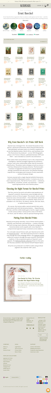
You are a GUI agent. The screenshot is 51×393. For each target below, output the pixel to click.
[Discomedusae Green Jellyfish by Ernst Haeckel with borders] (43, 71)
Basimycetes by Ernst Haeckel (42, 101)
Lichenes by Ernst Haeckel (18, 79)
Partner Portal (6, 350)
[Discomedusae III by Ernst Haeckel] (31, 50)
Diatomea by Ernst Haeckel (30, 124)
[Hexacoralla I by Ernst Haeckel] (8, 94)
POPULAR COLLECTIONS (10, 355)
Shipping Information (35, 348)
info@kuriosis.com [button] (30, 324)
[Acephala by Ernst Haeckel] (31, 94)
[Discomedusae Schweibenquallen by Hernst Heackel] (20, 116)
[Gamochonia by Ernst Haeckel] (8, 71)
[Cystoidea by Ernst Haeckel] (43, 116)
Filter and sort (10, 39)
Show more (25, 20)
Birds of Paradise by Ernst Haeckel (19, 58)
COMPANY (6, 344)
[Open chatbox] (48, 390)
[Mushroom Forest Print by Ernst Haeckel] (8, 50)
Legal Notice (18, 346)
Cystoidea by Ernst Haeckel (41, 124)
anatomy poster (39, 235)
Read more (20, 290)
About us (5, 346)
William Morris (6, 368)
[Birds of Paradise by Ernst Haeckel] (20, 50)
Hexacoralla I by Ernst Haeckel (7, 101)
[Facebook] (27, 328)
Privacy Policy (18, 350)
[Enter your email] (46, 334)
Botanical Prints (7, 365)
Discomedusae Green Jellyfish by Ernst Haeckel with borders (42, 80)
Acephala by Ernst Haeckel (30, 101)
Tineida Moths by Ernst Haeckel (7, 124)
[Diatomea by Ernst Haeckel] (31, 116)
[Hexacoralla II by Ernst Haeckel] (31, 71)
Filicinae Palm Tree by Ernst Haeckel (41, 58)
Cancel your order (34, 352)
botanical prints (14, 234)
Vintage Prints (6, 366)
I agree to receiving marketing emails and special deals (44, 339)
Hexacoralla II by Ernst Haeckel (30, 79)
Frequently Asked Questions (37, 350)
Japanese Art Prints (7, 358)
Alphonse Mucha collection (23, 241)
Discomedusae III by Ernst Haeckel (30, 58)
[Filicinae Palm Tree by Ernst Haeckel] (43, 50)
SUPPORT (33, 344)
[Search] (43, 5)
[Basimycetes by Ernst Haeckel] (43, 94)
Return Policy (18, 352)
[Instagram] (31, 328)
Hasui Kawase (6, 361)
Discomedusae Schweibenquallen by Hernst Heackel (19, 125)
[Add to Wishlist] (12, 63)
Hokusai (5, 363)
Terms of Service (19, 348)
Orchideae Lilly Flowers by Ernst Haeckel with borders (19, 102)
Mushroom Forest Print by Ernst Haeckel (7, 58)
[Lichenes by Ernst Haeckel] (20, 71)
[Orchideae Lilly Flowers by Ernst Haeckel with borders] (20, 94)
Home (21, 10)
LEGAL (16, 344)
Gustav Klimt (6, 370)
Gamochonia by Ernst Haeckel (7, 79)
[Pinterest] (34, 328)
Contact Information (35, 346)
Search (5, 348)
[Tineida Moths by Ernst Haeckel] (8, 116)
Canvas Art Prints (7, 360)
